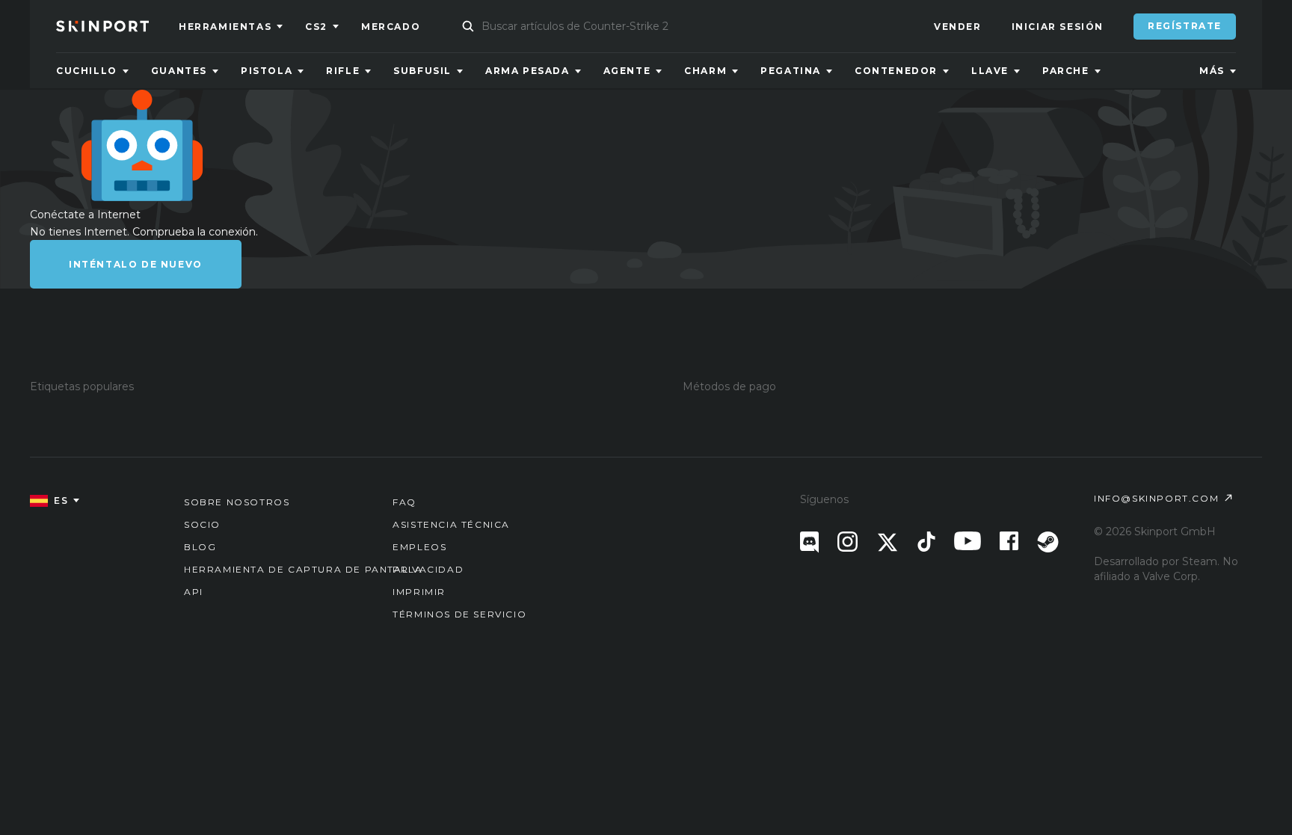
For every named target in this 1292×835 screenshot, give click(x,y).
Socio (202, 524)
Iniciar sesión (1058, 26)
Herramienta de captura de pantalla (303, 569)
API (193, 591)
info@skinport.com (1156, 498)
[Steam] (1048, 541)
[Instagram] (847, 541)
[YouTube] (967, 540)
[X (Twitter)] (887, 542)
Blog (200, 546)
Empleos (419, 546)
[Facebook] (1009, 540)
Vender (958, 26)
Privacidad (428, 569)
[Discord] (809, 542)
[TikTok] (926, 541)
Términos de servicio (459, 614)
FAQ (404, 502)
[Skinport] (117, 26)
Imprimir (419, 591)
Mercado (390, 26)
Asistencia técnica (451, 524)
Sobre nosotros (236, 502)
